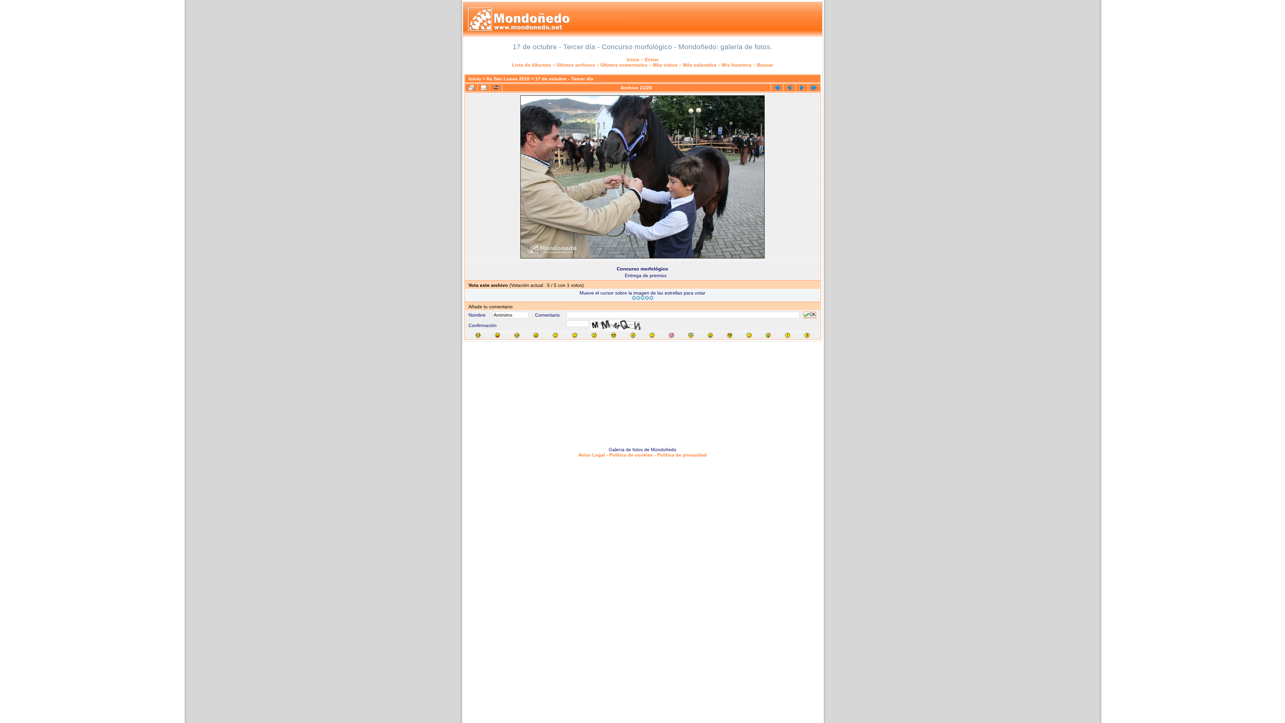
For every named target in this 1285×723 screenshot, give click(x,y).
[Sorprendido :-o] (632, 335)
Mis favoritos (737, 65)
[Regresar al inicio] (777, 87)
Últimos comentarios (624, 65)
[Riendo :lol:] (478, 335)
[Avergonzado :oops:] (671, 335)
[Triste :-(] (574, 335)
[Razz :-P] (497, 335)
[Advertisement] (642, 391)
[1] (634, 298)
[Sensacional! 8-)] (613, 335)
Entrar (652, 59)
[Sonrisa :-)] (535, 335)
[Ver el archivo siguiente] (802, 87)
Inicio (633, 59)
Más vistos (665, 65)
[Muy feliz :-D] (516, 335)
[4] (647, 298)
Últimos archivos (575, 65)
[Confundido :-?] (652, 335)
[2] (638, 298)
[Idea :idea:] (768, 335)
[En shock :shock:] (690, 335)
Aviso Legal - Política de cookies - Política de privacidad (642, 455)
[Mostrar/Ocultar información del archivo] (484, 87)
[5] (651, 298)
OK (812, 315)
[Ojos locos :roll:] (729, 335)
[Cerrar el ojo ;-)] (749, 335)
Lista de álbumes (531, 65)
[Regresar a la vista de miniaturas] (471, 87)
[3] (642, 298)
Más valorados (699, 65)
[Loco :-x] (710, 335)
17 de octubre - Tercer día (564, 78)
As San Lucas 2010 (508, 78)
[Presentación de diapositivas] (496, 87)
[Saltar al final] (814, 87)
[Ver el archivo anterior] (789, 87)
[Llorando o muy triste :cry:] (594, 335)
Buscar (765, 65)
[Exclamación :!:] (787, 335)
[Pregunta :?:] (806, 335)
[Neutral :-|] (555, 335)
